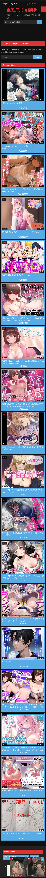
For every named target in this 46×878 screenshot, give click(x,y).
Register (34, 4)
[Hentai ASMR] (23, 10)
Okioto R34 (34, 856)
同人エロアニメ (23, 856)
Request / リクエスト (11, 4)
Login (27, 4)
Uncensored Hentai (10, 856)
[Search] (39, 22)
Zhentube (7, 859)
